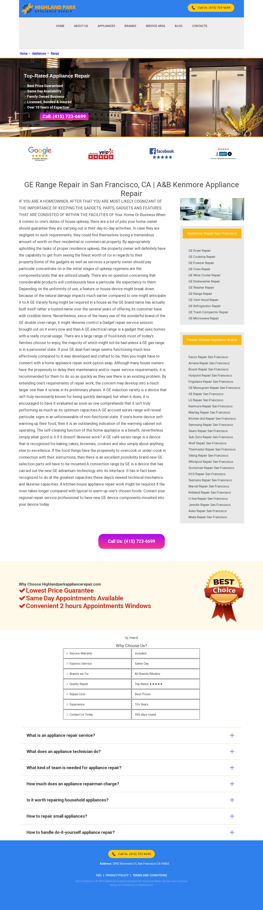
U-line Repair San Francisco (208, 499)
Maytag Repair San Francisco (209, 412)
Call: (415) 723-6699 (64, 116)
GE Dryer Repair (199, 250)
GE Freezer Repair (201, 263)
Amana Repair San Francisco (209, 363)
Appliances (106, 26)
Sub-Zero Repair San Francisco (210, 437)
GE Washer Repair (201, 287)
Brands (130, 26)
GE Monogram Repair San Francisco (214, 388)
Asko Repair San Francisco (207, 511)
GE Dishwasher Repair (204, 281)
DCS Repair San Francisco (207, 474)
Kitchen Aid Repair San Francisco (212, 418)
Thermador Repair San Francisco (212, 449)
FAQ (98, 875)
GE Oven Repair (199, 269)
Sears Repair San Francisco (208, 431)
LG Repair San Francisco (205, 400)
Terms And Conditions (150, 875)
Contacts (199, 26)
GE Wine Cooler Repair (204, 275)
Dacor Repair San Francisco (208, 357)
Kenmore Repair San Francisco (210, 406)
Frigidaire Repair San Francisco (210, 382)
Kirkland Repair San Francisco (209, 492)
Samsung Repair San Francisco (210, 425)
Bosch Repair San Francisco (208, 369)
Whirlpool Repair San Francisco (210, 462)
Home (60, 26)
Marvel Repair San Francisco (208, 486)
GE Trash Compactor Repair (208, 312)
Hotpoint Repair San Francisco (210, 375)
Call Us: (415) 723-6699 (214, 7)
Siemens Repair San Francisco (210, 480)
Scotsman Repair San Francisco (211, 468)
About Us (81, 26)
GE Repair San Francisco (206, 394)
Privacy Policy (117, 875)
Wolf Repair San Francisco (207, 443)
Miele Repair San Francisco (207, 517)
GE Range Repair (200, 294)
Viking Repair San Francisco (208, 455)
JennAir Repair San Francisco (209, 505)
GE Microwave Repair (203, 318)
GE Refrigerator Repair (204, 306)
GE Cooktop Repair (201, 257)
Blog (179, 26)
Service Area (155, 26)
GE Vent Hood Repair (203, 300)
